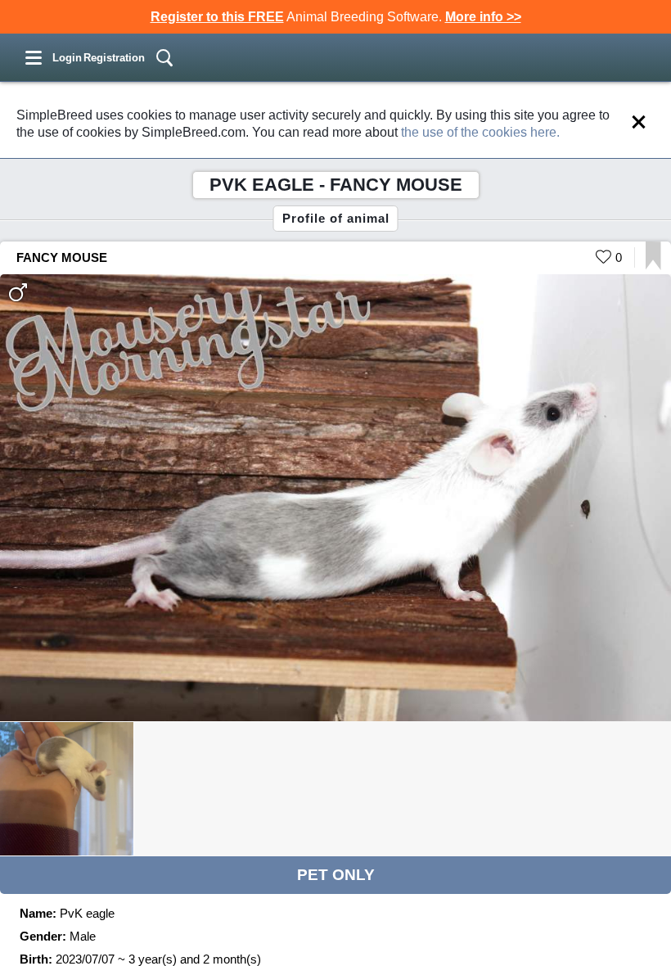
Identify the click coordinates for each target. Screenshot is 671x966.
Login (67, 58)
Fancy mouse (61, 257)
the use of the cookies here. (480, 132)
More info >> (483, 17)
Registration (114, 58)
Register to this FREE (217, 17)
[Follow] (653, 266)
